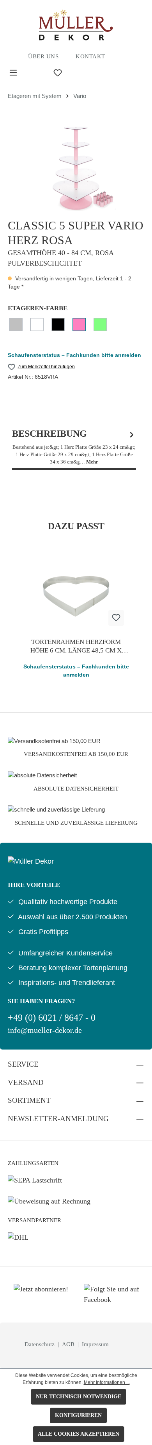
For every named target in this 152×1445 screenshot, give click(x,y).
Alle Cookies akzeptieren (78, 1434)
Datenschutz (40, 1344)
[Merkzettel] (57, 73)
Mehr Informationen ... (107, 1382)
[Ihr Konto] (80, 72)
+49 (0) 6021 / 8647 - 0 (51, 1018)
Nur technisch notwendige (78, 1397)
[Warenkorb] (98, 72)
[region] (76, 168)
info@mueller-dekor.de (45, 1030)
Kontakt (90, 56)
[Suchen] (35, 72)
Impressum (95, 1344)
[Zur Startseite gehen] (76, 24)
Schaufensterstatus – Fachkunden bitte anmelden (74, 355)
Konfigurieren (78, 1415)
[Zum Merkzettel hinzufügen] (116, 618)
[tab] (74, 447)
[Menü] (13, 73)
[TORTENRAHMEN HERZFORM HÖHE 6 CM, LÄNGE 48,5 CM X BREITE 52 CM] (76, 593)
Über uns (43, 56)
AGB (69, 1344)
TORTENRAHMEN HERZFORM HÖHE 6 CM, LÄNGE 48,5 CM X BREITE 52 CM (76, 646)
